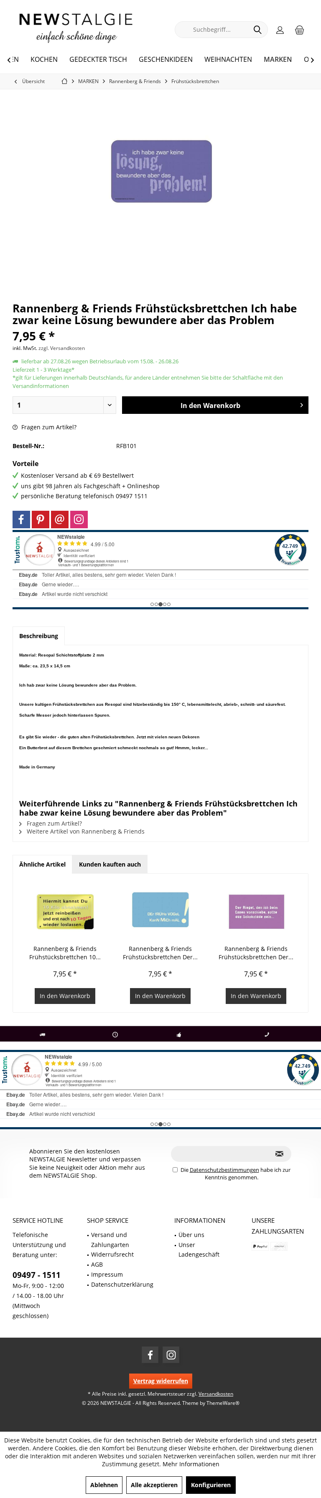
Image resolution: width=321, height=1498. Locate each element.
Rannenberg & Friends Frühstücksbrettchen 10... (65, 953)
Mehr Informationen (191, 1464)
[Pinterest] (40, 519)
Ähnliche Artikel (42, 864)
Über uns (191, 1235)
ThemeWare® (222, 1403)
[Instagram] (79, 519)
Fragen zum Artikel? (48, 427)
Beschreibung (38, 636)
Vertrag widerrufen (160, 1381)
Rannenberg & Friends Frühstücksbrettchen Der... (160, 953)
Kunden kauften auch (110, 864)
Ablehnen (104, 1485)
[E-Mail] (60, 519)
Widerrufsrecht (112, 1254)
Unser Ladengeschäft (198, 1250)
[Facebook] (21, 519)
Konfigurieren (211, 1485)
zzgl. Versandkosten (61, 348)
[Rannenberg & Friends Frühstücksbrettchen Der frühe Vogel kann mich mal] (160, 911)
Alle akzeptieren (154, 1485)
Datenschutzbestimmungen (224, 1170)
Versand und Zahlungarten (110, 1240)
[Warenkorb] (299, 29)
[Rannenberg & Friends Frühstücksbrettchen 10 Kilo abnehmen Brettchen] (65, 911)
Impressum (107, 1274)
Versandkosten (216, 1393)
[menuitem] (299, 29)
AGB (97, 1264)
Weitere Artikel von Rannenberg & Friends (85, 831)
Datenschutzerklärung (122, 1284)
